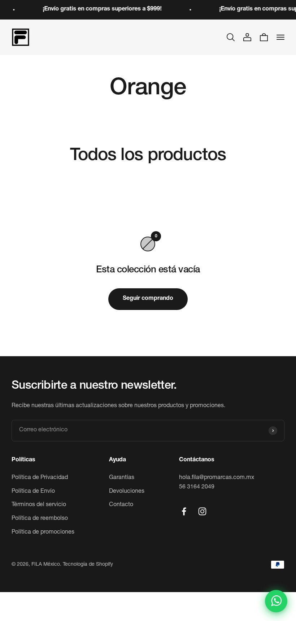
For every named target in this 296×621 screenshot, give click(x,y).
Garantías (121, 478)
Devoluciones (126, 492)
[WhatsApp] (276, 601)
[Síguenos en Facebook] (184, 511)
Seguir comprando (148, 299)
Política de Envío (33, 492)
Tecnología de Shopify (88, 564)
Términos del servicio (39, 505)
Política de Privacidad (40, 478)
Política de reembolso (40, 519)
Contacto (121, 505)
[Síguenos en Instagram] (202, 511)
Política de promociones (43, 532)
